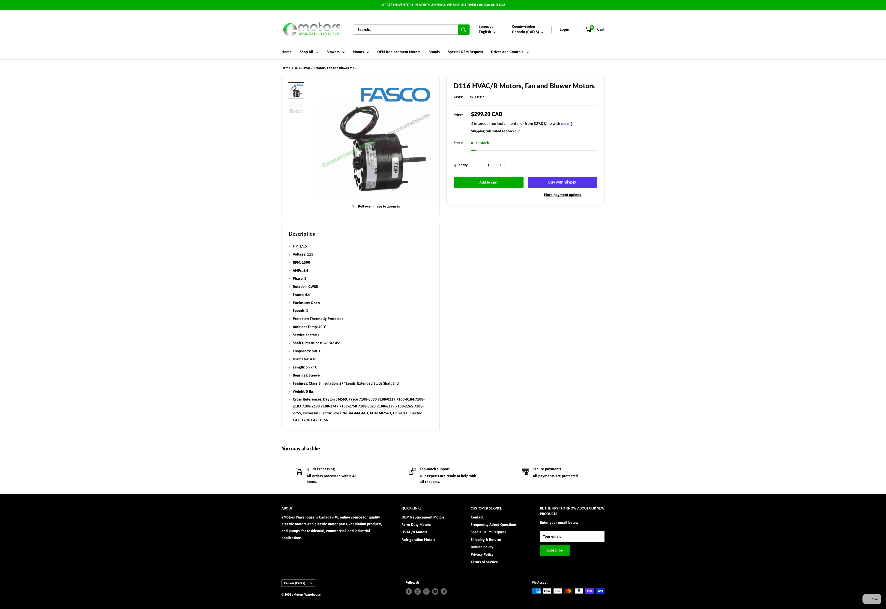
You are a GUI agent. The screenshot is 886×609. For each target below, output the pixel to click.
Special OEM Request (465, 52)
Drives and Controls (507, 52)
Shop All (306, 52)
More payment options (562, 195)
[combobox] (406, 29)
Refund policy (482, 547)
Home (286, 52)
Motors (358, 52)
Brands (434, 52)
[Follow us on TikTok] (444, 591)
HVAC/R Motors (414, 532)
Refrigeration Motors (418, 539)
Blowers (333, 52)
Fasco (458, 97)
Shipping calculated (486, 131)
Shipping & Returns (486, 539)
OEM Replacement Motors (398, 52)
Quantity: (461, 165)
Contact (477, 517)
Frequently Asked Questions (494, 524)
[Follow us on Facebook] (409, 591)
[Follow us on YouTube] (435, 591)
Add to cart (488, 182)
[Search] (464, 29)
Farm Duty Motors (416, 524)
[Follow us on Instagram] (426, 591)
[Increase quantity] (501, 165)
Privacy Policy (482, 554)
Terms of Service (484, 562)
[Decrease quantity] (476, 165)
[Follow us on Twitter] (417, 591)
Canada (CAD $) (294, 583)
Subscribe (555, 550)
